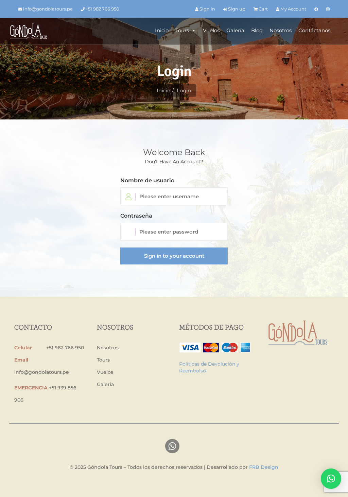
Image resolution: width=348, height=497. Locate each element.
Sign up (236, 9)
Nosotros (280, 30)
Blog (257, 30)
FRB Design (263, 467)
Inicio (162, 30)
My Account (292, 9)
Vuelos (211, 30)
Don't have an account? (174, 162)
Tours (182, 30)
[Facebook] (316, 9)
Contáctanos (314, 30)
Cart (263, 9)
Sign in (206, 9)
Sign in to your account (174, 256)
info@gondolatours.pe (47, 9)
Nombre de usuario (147, 180)
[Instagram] (328, 9)
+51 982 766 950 (102, 9)
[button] (331, 478)
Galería (235, 30)
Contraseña (136, 216)
